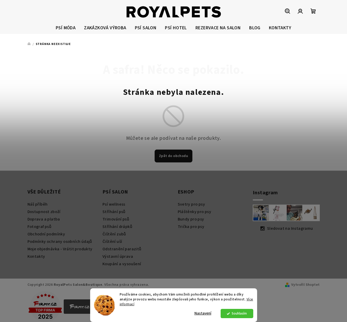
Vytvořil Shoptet (305, 284)
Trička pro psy (191, 226)
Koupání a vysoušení (121, 264)
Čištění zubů (114, 234)
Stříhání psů (114, 212)
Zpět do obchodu (173, 156)
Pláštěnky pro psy (194, 212)
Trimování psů (115, 219)
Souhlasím (239, 313)
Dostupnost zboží (44, 212)
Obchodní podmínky (46, 234)
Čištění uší (112, 241)
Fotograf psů (39, 226)
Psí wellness (113, 204)
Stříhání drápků (117, 226)
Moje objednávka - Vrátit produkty (59, 249)
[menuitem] (66, 28)
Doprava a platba (43, 219)
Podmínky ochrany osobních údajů (59, 241)
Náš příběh (37, 204)
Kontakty (36, 256)
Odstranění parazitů (122, 249)
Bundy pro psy (191, 219)
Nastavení (202, 313)
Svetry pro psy (191, 204)
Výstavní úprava (117, 256)
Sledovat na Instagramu (290, 228)
